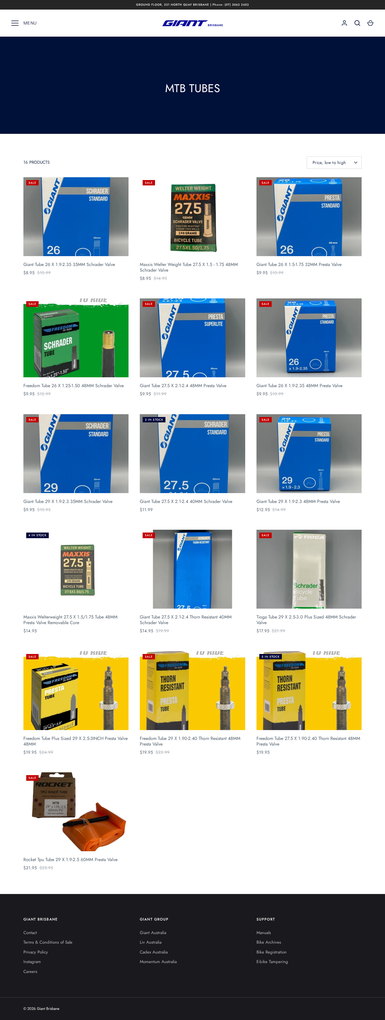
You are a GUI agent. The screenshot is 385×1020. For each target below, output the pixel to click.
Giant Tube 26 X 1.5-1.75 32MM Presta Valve (299, 264)
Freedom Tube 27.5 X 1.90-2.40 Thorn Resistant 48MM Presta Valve (308, 741)
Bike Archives (268, 942)
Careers (30, 971)
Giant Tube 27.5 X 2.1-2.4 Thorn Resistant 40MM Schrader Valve (186, 620)
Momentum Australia (158, 962)
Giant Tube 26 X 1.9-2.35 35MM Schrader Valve (69, 264)
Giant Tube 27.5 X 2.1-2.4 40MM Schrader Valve (186, 501)
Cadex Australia (154, 952)
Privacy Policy (35, 952)
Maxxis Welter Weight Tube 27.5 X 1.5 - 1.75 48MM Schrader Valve (189, 267)
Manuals (263, 933)
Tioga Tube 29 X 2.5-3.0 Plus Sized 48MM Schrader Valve (306, 620)
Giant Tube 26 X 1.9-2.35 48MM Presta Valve (299, 385)
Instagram (32, 962)
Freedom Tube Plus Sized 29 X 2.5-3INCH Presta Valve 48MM (75, 741)
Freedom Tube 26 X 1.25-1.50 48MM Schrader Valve (73, 385)
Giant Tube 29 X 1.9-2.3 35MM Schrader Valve (67, 501)
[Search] (357, 23)
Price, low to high (329, 162)
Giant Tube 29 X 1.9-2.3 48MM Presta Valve (298, 501)
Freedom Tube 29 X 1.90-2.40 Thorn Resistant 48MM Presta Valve (190, 741)
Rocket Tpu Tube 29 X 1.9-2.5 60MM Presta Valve (70, 859)
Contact (30, 933)
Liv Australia (150, 942)
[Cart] (370, 23)
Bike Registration (271, 952)
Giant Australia (153, 933)
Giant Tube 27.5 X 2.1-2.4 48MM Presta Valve (183, 385)
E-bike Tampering (272, 962)
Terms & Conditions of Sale (47, 942)
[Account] (344, 23)
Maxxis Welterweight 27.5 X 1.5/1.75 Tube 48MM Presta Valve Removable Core (70, 620)
